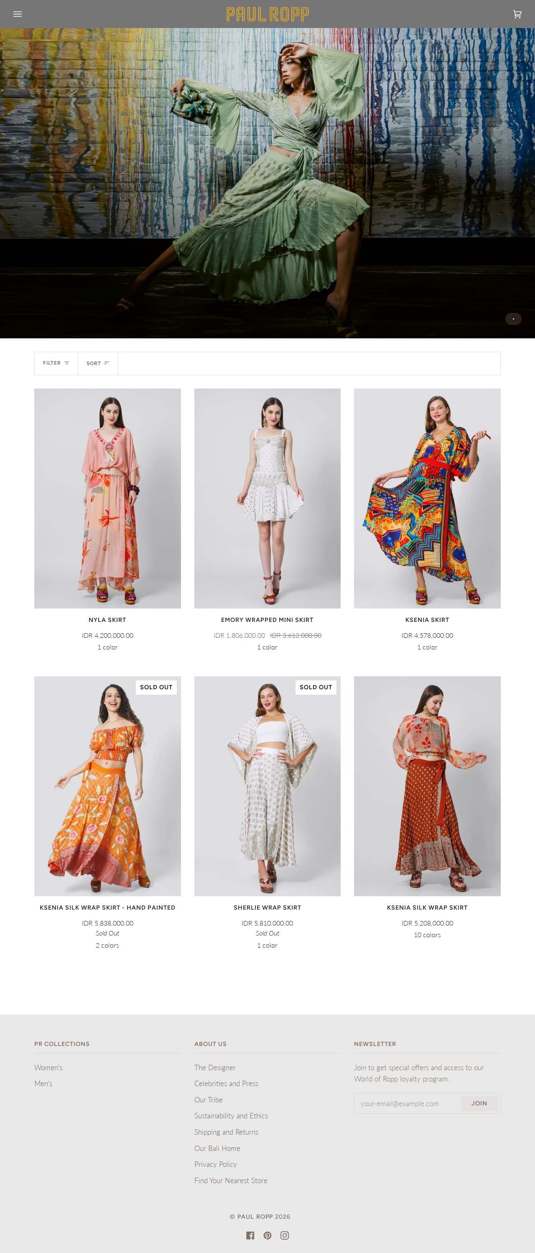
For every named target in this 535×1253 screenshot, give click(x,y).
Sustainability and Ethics (231, 1115)
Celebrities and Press (226, 1083)
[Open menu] (25, 14)
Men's (43, 1083)
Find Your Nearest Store (231, 1180)
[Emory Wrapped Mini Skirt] (267, 499)
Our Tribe (208, 1099)
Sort (94, 363)
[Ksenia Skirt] (427, 499)
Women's (48, 1067)
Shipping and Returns (226, 1132)
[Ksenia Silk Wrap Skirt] (427, 786)
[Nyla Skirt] (107, 499)
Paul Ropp (255, 1216)
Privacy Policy (215, 1164)
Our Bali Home (217, 1148)
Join (479, 1103)
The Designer (215, 1067)
